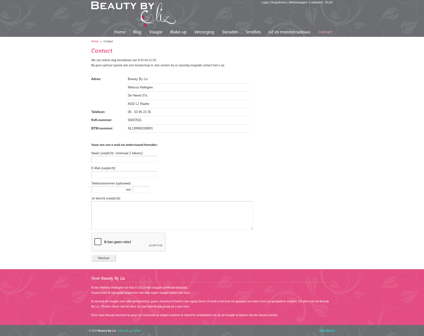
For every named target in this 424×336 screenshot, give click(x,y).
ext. (129, 189)
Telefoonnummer (103, 183)
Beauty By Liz (133, 14)
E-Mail (96, 168)
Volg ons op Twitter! (130, 330)
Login (265, 2)
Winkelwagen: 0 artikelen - (311, 2)
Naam (96, 153)
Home (94, 41)
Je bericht (98, 198)
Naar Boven (327, 330)
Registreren (279, 2)
